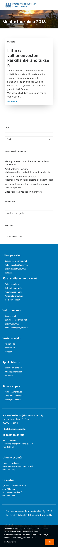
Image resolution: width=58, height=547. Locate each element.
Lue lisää (11, 101)
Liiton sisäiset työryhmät (15, 269)
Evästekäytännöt (10, 542)
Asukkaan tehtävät (13, 392)
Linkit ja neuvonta (13, 399)
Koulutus (9, 273)
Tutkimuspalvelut (12, 284)
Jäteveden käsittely (14, 395)
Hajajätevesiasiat (12, 300)
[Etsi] (29, 139)
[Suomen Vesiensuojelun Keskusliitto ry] (21, 5)
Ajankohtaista (11, 362)
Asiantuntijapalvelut (13, 292)
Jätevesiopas (11, 386)
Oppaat (8, 352)
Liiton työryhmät (12, 324)
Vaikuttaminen (11, 310)
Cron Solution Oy (43, 515)
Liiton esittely (11, 316)
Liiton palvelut (11, 255)
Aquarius (9, 375)
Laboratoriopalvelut (13, 288)
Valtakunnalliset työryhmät (16, 265)
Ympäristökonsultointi (14, 296)
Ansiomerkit (10, 344)
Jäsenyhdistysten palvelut (19, 278)
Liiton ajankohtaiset (13, 368)
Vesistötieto (10, 348)
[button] (52, 5)
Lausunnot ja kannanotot (16, 261)
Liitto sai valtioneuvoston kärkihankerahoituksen (28, 57)
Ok (50, 542)
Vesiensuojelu (11, 338)
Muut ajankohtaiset (13, 372)
